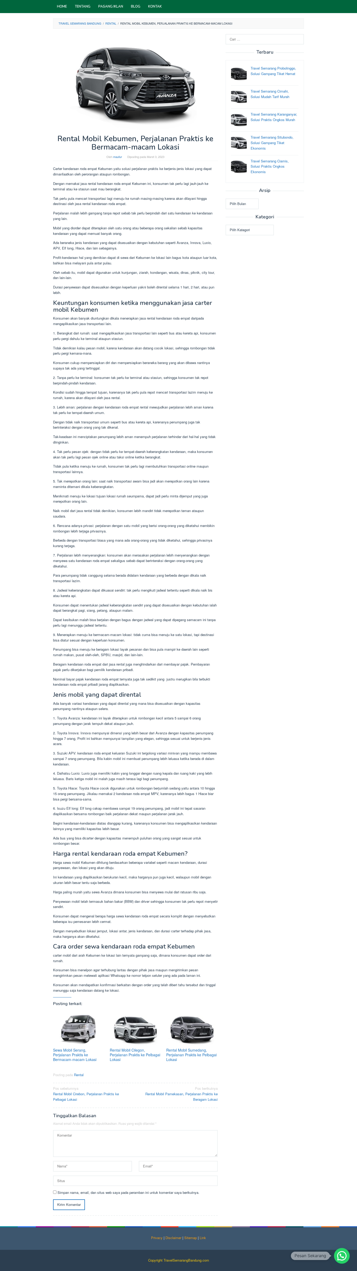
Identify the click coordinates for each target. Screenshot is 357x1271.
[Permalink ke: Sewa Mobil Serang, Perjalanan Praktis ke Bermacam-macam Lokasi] (79, 1029)
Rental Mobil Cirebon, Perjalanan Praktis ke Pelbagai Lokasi (86, 1094)
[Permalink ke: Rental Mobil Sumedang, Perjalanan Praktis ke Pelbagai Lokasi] (192, 1029)
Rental (79, 1074)
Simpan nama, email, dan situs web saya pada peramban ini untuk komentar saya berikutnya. (128, 1192)
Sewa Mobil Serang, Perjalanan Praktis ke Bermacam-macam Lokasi (74, 1054)
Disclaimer (173, 1237)
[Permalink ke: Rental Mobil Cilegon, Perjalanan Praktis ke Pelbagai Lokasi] (135, 1029)
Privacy (157, 1237)
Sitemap (190, 1237)
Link (203, 1237)
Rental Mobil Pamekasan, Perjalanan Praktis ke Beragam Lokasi (181, 1094)
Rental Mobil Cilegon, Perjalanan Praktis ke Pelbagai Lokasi (135, 1054)
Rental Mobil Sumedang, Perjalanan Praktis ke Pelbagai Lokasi (191, 1054)
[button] (342, 1256)
